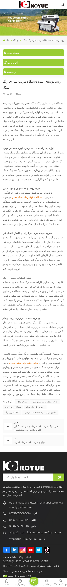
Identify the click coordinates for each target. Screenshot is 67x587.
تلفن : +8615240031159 (22, 519)
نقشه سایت (9, 557)
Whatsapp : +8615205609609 (27, 538)
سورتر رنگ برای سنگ (35, 407)
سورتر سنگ (22, 402)
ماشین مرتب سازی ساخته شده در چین (40, 412)
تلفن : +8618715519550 (22, 526)
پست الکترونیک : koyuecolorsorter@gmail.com (36, 532)
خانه (7, 40)
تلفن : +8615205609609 (23, 513)
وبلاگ (21, 557)
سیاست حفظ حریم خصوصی (27, 571)
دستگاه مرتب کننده (13, 407)
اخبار (28, 557)
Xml (5, 571)
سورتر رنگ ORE (12, 412)
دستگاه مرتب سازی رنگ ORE (45, 402)
